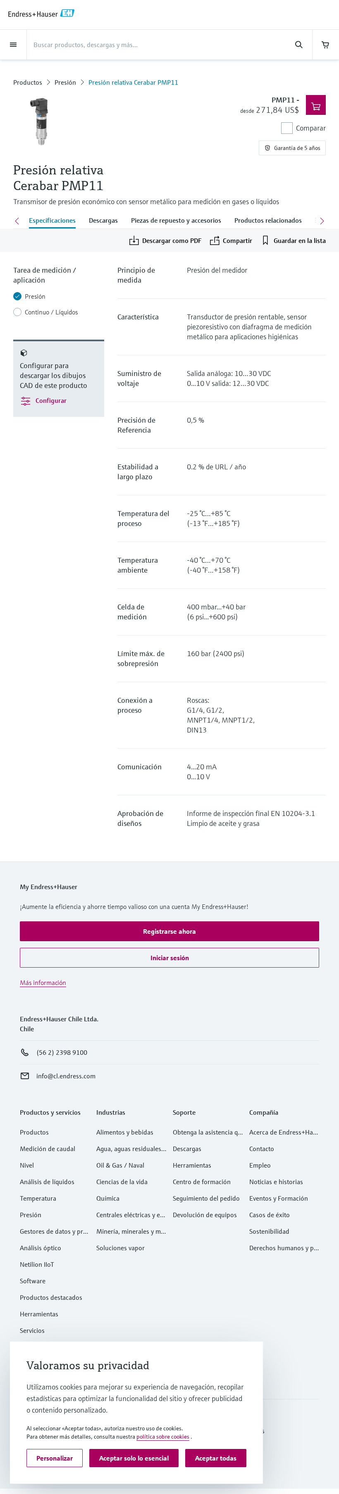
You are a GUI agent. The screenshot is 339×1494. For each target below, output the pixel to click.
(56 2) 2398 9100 (61, 1052)
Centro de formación (202, 1182)
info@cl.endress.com (65, 1076)
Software (32, 1281)
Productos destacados (51, 1297)
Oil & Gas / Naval (120, 1165)
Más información (43, 982)
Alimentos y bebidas (124, 1132)
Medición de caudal (47, 1148)
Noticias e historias (276, 1182)
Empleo (260, 1165)
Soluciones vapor (120, 1248)
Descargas (187, 1148)
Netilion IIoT (37, 1264)
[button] (169, 931)
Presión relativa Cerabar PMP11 (133, 82)
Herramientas (39, 1314)
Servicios (32, 1330)
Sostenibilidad (269, 1231)
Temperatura (38, 1198)
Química (107, 1198)
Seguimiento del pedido (206, 1198)
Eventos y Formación (278, 1198)
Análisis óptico (40, 1248)
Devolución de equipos (205, 1215)
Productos (27, 82)
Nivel (27, 1165)
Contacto (261, 1148)
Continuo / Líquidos (51, 312)
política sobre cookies (162, 1436)
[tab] (52, 221)
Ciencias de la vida (122, 1182)
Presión (65, 82)
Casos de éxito (269, 1215)
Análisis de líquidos (47, 1182)
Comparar (311, 128)
